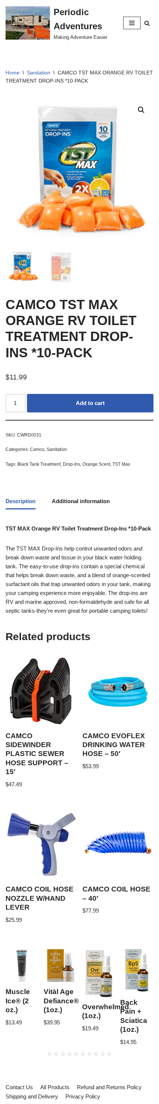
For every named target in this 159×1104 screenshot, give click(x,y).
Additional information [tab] (81, 501)
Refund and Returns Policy (109, 1087)
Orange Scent (96, 464)
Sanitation (38, 73)
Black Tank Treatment (39, 464)
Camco (37, 449)
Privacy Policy (82, 1096)
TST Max (121, 464)
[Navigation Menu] (132, 23)
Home (13, 73)
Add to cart (90, 403)
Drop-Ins (71, 464)
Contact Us (19, 1087)
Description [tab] (20, 501)
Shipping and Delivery (32, 1096)
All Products (55, 1087)
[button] (147, 23)
